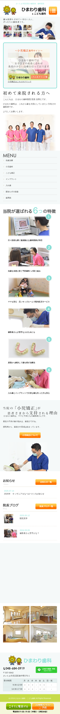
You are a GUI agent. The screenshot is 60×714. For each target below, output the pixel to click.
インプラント (11, 179)
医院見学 (23, 518)
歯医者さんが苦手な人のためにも (21, 332)
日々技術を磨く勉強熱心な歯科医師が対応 (25, 240)
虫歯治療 (9, 160)
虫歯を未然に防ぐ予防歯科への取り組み (24, 271)
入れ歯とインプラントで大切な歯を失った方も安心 (29, 393)
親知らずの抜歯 (12, 192)
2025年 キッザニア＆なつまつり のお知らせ (24, 494)
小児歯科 (9, 167)
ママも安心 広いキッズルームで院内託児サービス (29, 302)
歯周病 (8, 198)
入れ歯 (8, 185)
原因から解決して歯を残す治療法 (21, 363)
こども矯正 (10, 173)
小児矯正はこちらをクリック (19, 82)
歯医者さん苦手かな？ (29, 533)
